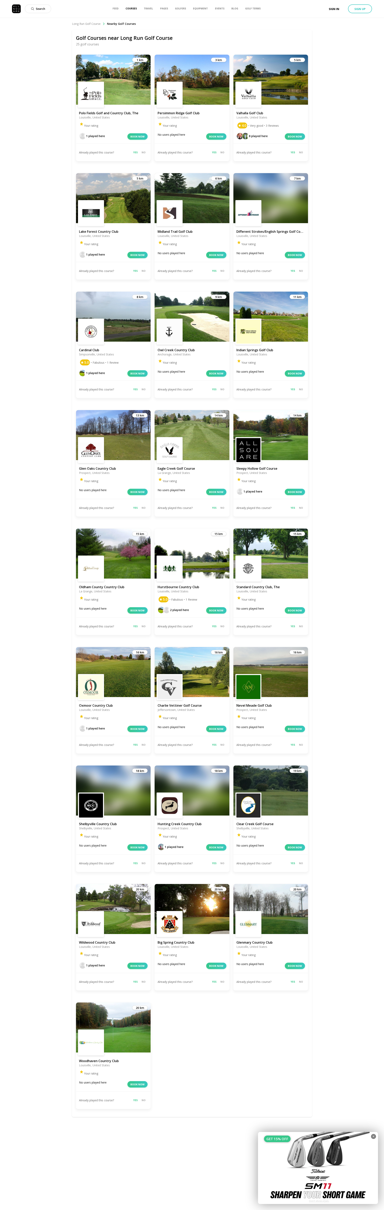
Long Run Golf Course (86, 24)
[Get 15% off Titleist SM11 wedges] (318, 1168)
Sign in (334, 9)
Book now (137, 136)
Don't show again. (319, 1201)
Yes (135, 152)
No (144, 152)
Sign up (360, 9)
